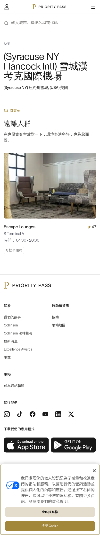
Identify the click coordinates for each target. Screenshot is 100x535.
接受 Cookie (50, 525)
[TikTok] (20, 414)
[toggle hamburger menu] (93, 7)
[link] (26, 445)
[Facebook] (32, 414)
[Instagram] (7, 414)
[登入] (7, 7)
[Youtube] (45, 414)
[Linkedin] (58, 414)
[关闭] (94, 470)
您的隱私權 (50, 512)
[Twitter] (71, 414)
